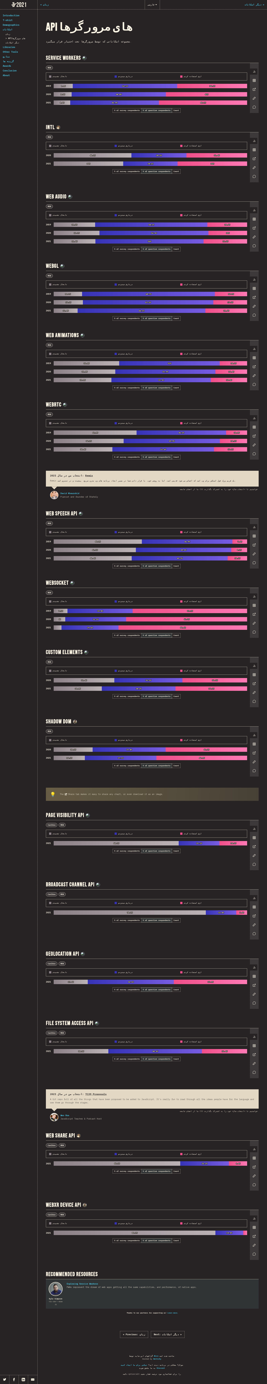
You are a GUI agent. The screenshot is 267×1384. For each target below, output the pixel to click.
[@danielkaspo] (75, 722)
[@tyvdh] (65, 405)
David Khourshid (54, 495)
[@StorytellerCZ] (58, 127)
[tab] (254, 71)
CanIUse (51, 825)
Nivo (156, 1356)
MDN (49, 68)
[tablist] (253, 90)
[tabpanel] (152, 88)
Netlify (157, 1359)
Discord (161, 1368)
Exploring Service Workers (82, 1283)
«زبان (134, 1334)
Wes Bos (54, 1117)
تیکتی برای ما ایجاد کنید (134, 1365)
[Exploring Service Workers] (56, 1289)
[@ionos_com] (84, 58)
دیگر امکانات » (168, 1334)
